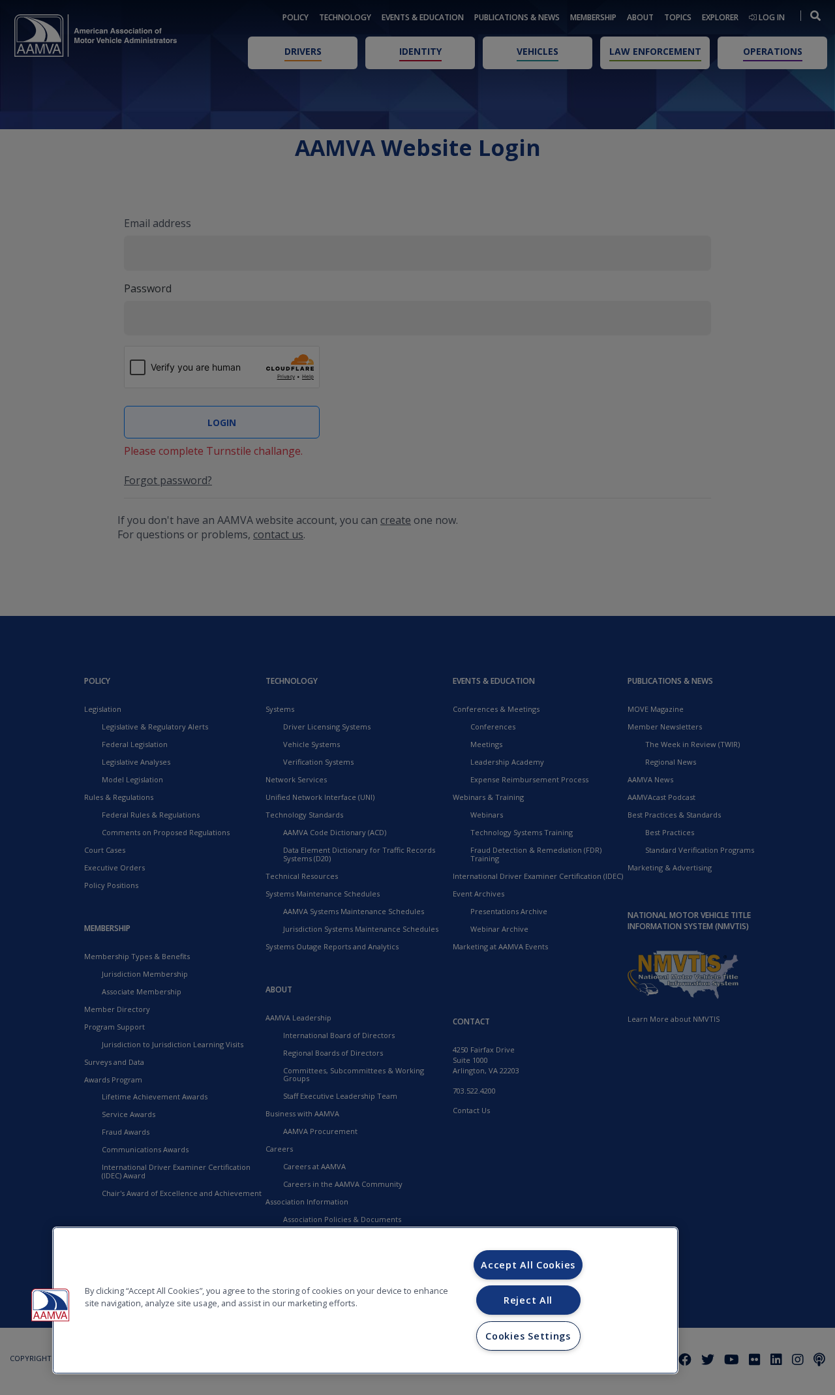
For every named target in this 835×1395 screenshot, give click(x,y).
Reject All (528, 1300)
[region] (365, 1300)
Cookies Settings (528, 1336)
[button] (50, 1305)
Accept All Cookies (528, 1265)
